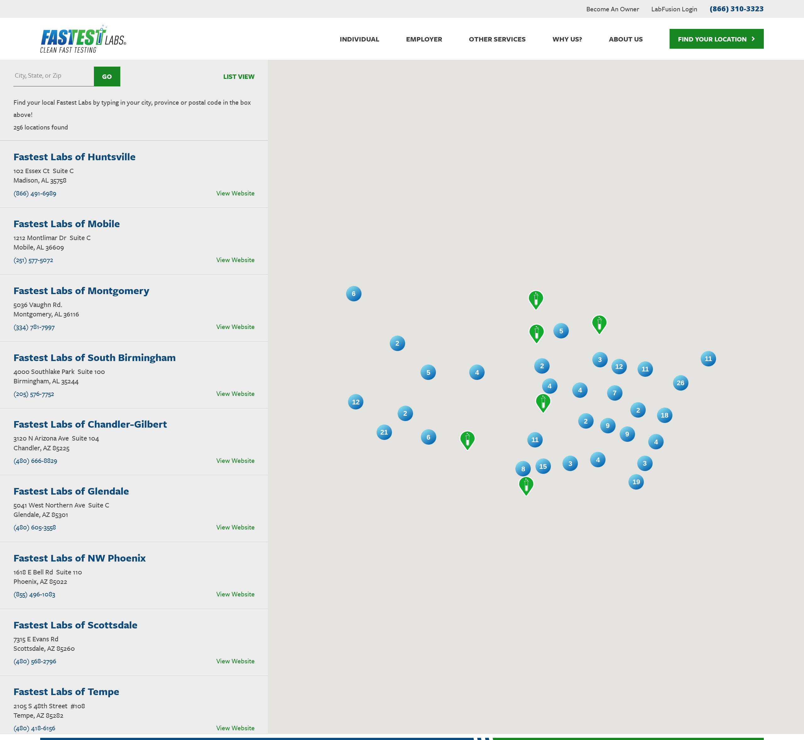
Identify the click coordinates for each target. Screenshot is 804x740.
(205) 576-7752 (34, 393)
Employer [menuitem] (424, 39)
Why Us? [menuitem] (567, 39)
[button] (536, 300)
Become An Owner (612, 9)
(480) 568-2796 (35, 661)
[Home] (83, 39)
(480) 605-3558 (35, 527)
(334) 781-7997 (34, 326)
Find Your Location (712, 39)
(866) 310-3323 (737, 8)
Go (107, 76)
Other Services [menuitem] (497, 39)
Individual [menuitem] (359, 39)
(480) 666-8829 (35, 460)
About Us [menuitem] (626, 39)
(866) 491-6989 (35, 193)
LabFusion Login (674, 9)
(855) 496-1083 (34, 594)
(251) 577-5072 (33, 259)
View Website (235, 193)
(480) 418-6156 (34, 727)
